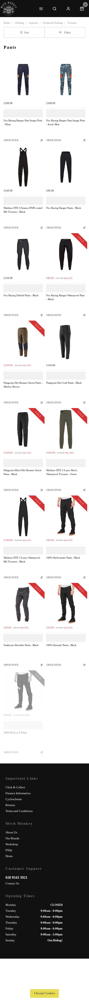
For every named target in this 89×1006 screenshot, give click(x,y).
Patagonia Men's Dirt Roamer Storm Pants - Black (23, 472)
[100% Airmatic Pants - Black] (65, 604)
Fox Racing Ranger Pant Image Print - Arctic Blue (65, 122)
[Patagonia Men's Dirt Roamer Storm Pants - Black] (23, 429)
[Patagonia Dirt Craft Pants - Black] (65, 341)
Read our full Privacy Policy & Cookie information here (44, 983)
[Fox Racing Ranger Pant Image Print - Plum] (23, 79)
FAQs (8, 850)
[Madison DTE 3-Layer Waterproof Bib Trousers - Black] (23, 516)
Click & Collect (15, 787)
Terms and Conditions (19, 811)
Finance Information (18, 793)
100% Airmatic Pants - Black (61, 645)
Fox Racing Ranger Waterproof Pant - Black (65, 297)
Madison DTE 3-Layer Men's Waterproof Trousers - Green (61, 472)
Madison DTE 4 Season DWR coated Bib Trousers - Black (23, 210)
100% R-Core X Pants (15, 732)
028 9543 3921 (16, 877)
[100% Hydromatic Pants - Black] (65, 516)
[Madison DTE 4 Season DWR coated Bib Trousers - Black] (23, 167)
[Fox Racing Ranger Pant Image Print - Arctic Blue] (65, 79)
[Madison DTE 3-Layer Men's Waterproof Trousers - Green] (65, 429)
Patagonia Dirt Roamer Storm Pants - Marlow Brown (23, 385)
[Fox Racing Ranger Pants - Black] (65, 167)
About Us (11, 832)
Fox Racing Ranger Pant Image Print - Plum (23, 122)
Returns (10, 805)
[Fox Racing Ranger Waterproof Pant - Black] (65, 254)
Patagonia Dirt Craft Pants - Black (64, 383)
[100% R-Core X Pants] (23, 691)
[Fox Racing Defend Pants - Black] (23, 254)
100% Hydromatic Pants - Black (63, 558)
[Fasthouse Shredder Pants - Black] (23, 604)
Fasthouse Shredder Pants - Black (21, 645)
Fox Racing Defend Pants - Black (21, 295)
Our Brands (12, 838)
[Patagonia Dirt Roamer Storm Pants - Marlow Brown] (23, 341)
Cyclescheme (13, 799)
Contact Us (12, 883)
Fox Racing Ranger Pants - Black (63, 208)
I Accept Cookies (44, 993)
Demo (9, 856)
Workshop (11, 844)
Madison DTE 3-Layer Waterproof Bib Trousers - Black (22, 560)
